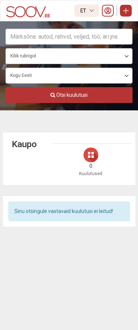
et (83, 11)
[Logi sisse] (108, 11)
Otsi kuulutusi (71, 95)
